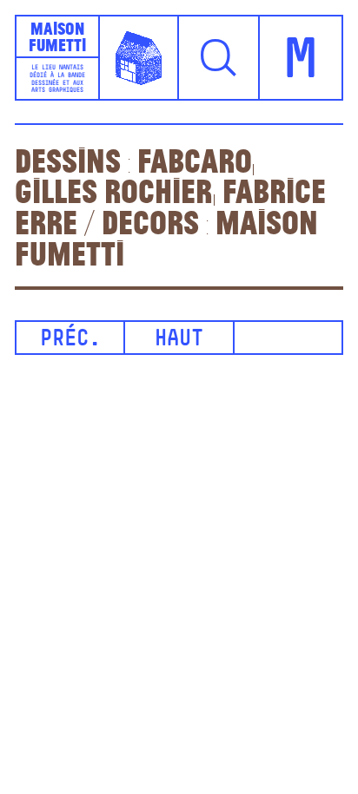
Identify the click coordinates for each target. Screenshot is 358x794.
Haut (179, 340)
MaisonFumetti (57, 36)
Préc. (70, 340)
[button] (219, 57)
